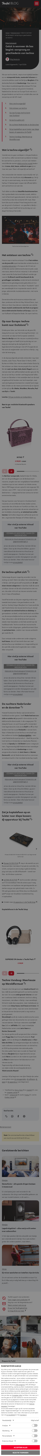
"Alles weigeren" (20, 1384)
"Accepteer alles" (17, 1395)
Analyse (5, 1425)
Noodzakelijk (6, 1420)
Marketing (5, 1431)
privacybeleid (11, 1415)
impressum (23, 1415)
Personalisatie (7, 1436)
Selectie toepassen (20, 1453)
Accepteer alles (20, 1447)
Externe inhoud (7, 1441)
